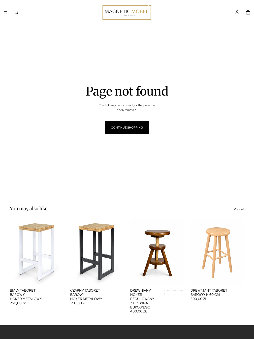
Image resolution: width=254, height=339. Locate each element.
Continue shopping (127, 128)
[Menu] (5, 12)
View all (239, 209)
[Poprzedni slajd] (15, 252)
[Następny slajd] (58, 252)
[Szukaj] (16, 12)
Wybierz (60, 278)
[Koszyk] (248, 12)
